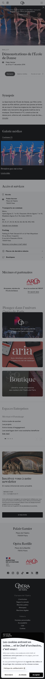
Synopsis (10, 74)
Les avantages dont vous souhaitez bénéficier (20, 430)
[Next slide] (43, 74)
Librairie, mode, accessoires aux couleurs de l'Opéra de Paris (22, 388)
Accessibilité (22, 623)
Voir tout (6, 433)
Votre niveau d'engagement (13, 427)
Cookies (22, 628)
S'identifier (22, 14)
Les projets (6, 424)
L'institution (22, 599)
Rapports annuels (22, 602)
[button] (5, 438)
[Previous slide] (36, 439)
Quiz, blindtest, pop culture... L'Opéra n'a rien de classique (22, 359)
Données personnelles (22, 620)
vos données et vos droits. (29, 506)
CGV (22, 626)
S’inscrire (22, 515)
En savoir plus (33, 292)
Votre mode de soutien (11, 421)
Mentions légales (22, 610)
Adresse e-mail (8, 492)
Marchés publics (22, 605)
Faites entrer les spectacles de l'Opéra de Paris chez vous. (22, 330)
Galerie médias (22, 74)
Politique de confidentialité (13, 668)
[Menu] (41, 3)
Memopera (22, 607)
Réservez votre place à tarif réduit (14, 244)
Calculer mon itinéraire (10, 225)
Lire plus (5, 118)
